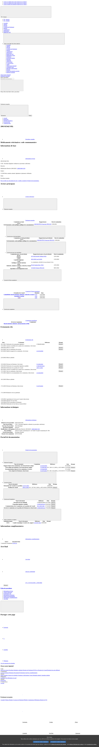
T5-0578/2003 (39, 386)
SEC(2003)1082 (41, 506)
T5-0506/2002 (39, 364)
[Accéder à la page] (47, 362)
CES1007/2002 (37, 522)
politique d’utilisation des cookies (76, 744)
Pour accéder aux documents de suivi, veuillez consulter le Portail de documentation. (20, 180)
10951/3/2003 (39, 367)
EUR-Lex (14, 543)
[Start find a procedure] (12, 85)
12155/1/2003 (26, 485)
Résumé (61, 344)
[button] (22, 694)
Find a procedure (4, 77)
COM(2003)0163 (40, 366)
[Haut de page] (12, 606)
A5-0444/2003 (39, 373)
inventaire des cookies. (92, 744)
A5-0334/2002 (39, 351)
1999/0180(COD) (21, 168)
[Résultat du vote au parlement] (47, 397)
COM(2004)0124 (41, 507)
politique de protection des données (58, 744)
